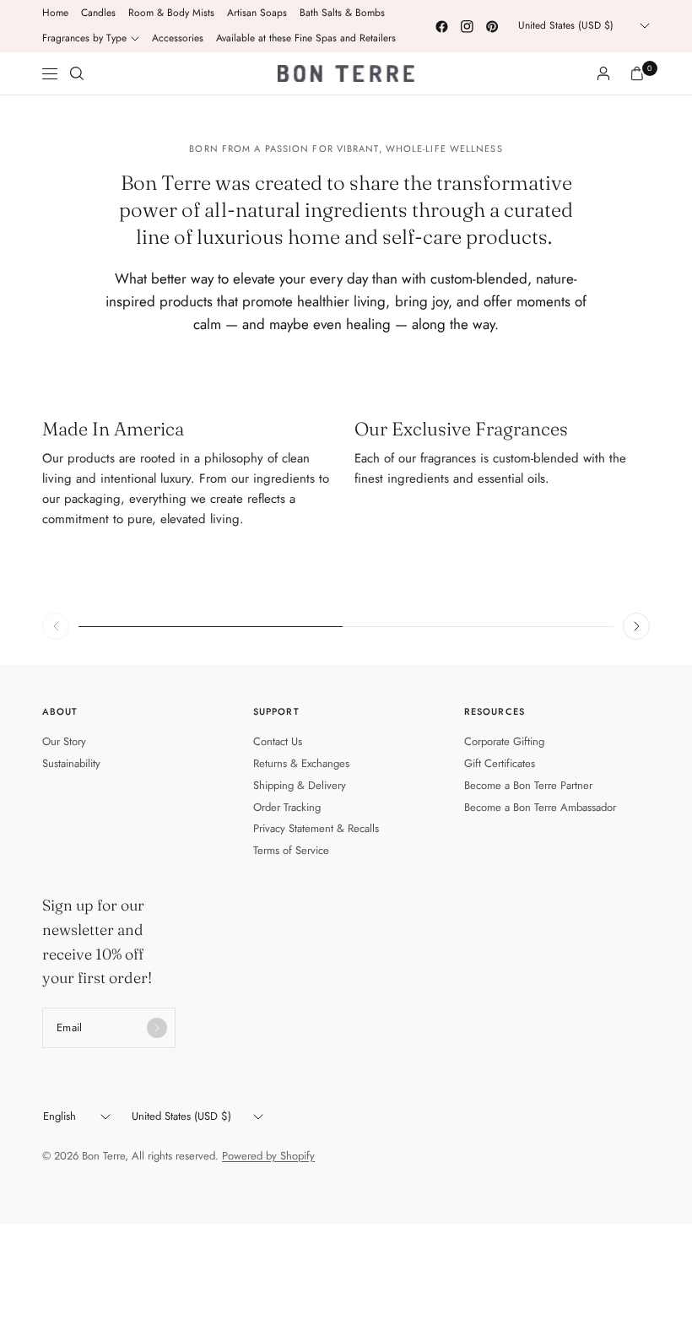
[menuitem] (55, 13)
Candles (98, 12)
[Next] (636, 626)
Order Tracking (287, 807)
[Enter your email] (157, 1028)
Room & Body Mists (171, 12)
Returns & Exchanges (301, 763)
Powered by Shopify (268, 1156)
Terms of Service (291, 850)
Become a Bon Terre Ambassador (540, 807)
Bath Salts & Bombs (342, 12)
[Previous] (55, 626)
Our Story (64, 741)
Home (55, 12)
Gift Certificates (499, 763)
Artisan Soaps (257, 12)
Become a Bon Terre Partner (528, 785)
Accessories (177, 38)
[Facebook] (441, 26)
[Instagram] (466, 26)
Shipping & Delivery (299, 785)
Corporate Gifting (504, 741)
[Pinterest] (492, 26)
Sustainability (71, 763)
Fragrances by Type (84, 38)
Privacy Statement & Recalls (316, 828)
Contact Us (277, 741)
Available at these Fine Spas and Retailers (306, 38)
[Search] (76, 73)
